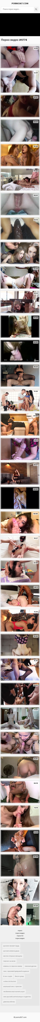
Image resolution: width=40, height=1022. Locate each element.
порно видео (20, 933)
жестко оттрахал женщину (12, 956)
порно (20, 930)
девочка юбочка (9, 1001)
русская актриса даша (11, 951)
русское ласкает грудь (11, 946)
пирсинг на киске (9, 961)
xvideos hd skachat (9, 981)
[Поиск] (36, 9)
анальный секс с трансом (12, 986)
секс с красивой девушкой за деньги (16, 971)
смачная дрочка (30, 966)
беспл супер (19, 976)
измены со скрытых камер (12, 966)
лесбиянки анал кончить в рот (14, 991)
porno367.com (20, 3)
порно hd (20, 935)
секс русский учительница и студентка (17, 996)
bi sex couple (7, 976)
